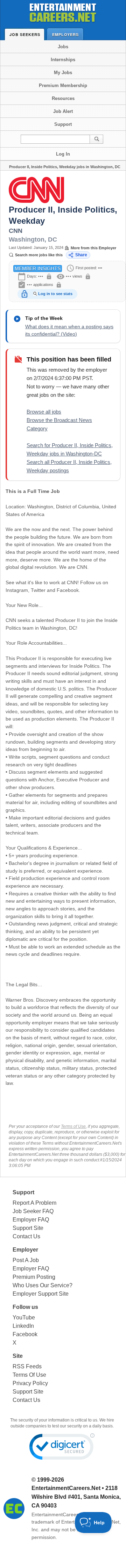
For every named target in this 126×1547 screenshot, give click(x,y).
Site (18, 1356)
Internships (63, 59)
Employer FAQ (31, 1220)
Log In (63, 154)
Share (81, 254)
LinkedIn (23, 1326)
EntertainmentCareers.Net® (62, 1514)
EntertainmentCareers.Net (65, 1488)
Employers (65, 34)
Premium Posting (34, 1277)
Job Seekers (24, 34)
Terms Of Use (29, 1375)
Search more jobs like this (39, 255)
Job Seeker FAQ (33, 1211)
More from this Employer (93, 248)
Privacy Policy (30, 1383)
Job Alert (63, 111)
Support (63, 124)
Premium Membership (63, 85)
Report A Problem (34, 1203)
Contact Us (26, 1236)
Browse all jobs (44, 412)
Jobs (63, 46)
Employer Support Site (41, 1294)
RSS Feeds (27, 1366)
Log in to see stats (55, 294)
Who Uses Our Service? (42, 1285)
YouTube (24, 1317)
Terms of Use (73, 1126)
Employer (25, 1250)
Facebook (25, 1334)
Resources (63, 98)
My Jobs (63, 72)
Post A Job (26, 1260)
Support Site (28, 1228)
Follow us (25, 1307)
